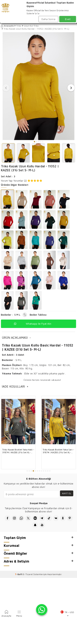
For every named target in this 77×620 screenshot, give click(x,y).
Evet (67, 19)
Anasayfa (9, 25)
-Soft (19, 574)
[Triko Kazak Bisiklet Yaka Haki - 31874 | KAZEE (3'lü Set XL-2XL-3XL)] (18, 421)
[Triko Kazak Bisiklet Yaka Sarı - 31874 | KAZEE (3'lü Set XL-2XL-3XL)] (59, 421)
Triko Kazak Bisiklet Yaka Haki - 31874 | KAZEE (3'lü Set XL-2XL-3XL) (18, 451)
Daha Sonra (48, 19)
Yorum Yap (7, 180)
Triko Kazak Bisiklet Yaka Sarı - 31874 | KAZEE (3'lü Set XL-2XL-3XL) (58, 451)
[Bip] (35, 518)
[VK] (56, 518)
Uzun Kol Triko (31, 25)
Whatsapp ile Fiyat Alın (38, 323)
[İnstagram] (14, 518)
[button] (34, 141)
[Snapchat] (35, 525)
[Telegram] (42, 518)
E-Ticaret (28, 574)
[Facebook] (7, 518)
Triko (18, 25)
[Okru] (63, 518)
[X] (28, 518)
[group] (38, 86)
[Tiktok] (49, 518)
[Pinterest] (70, 518)
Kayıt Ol (66, 493)
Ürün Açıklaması (16, 337)
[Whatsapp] (21, 518)
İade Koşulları (15, 386)
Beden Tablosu (38, 314)
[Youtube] (42, 525)
